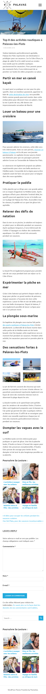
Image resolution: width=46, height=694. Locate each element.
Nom (5, 576)
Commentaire (9, 546)
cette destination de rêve (19, 94)
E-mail (6, 585)
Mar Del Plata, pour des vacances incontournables (22, 521)
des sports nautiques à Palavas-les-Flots (18, 325)
